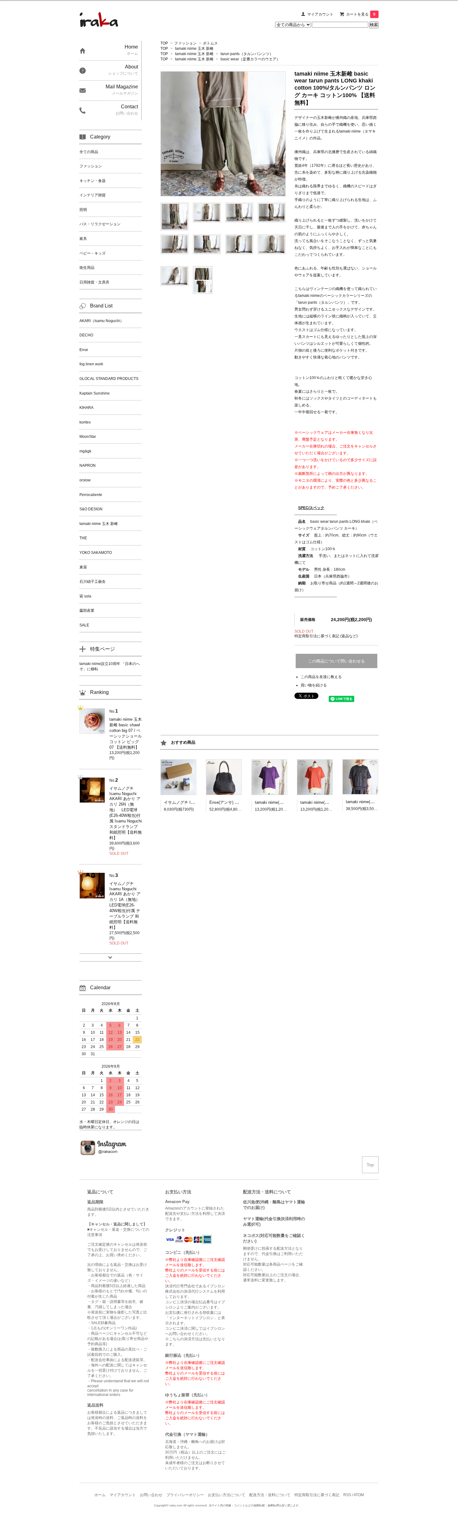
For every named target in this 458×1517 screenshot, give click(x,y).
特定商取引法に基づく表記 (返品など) (326, 636)
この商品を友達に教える (321, 677)
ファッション (185, 43)
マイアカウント (320, 14)
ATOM (359, 1495)
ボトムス (210, 43)
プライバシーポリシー (185, 1495)
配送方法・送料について (269, 1495)
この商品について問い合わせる (336, 661)
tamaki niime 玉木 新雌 (194, 48)
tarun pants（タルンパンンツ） (247, 54)
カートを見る (360, 14)
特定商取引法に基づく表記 (316, 1495)
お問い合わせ (151, 1495)
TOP (164, 43)
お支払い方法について (226, 1495)
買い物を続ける (314, 685)
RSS (347, 1495)
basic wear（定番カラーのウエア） (250, 59)
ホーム (100, 1495)
